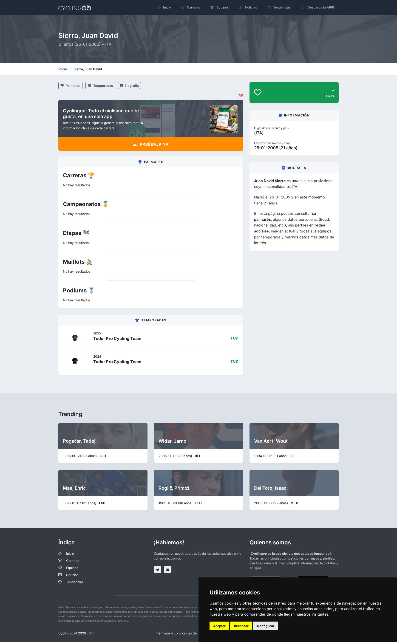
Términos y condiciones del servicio (183, 633)
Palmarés (72, 86)
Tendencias (74, 582)
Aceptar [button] (219, 626)
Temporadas (103, 86)
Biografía (131, 86)
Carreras (72, 561)
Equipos (72, 568)
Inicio (62, 69)
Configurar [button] (265, 626)
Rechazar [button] (241, 626)
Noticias (72, 575)
